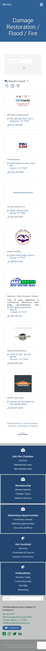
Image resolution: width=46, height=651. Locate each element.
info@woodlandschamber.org (16, 623)
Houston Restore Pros (16, 207)
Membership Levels (23, 464)
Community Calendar (23, 519)
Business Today (23, 577)
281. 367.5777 (9, 614)
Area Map (23, 585)
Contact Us (33, 426)
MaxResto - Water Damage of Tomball (22, 296)
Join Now (23, 460)
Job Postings (23, 426)
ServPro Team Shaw (15, 398)
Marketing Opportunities (23, 523)
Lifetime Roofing (13, 251)
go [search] (24, 68)
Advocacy (23, 548)
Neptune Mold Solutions (16, 351)
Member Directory (23, 498)
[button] (6, 81)
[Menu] (41, 5)
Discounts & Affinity (23, 527)
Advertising (23, 589)
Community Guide (23, 581)
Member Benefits (23, 489)
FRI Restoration (13, 159)
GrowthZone (34, 647)
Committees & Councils (23, 552)
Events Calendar (30, 423)
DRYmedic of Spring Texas (18, 115)
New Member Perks (23, 469)
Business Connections (23, 556)
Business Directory (14, 423)
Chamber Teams (23, 494)
